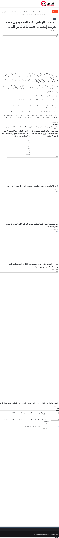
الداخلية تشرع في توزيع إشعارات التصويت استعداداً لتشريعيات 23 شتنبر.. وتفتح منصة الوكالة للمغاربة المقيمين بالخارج (27, 11)
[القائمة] (57, 4)
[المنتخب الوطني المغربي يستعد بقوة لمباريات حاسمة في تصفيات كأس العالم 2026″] (55, 415)
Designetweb (54, 534)
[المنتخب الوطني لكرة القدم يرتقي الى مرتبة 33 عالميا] (55, 429)
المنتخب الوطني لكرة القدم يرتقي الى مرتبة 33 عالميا (37, 426)
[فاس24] (47, 3)
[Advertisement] (45, 449)
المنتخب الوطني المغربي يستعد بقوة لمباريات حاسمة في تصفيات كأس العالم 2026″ (30, 412)
